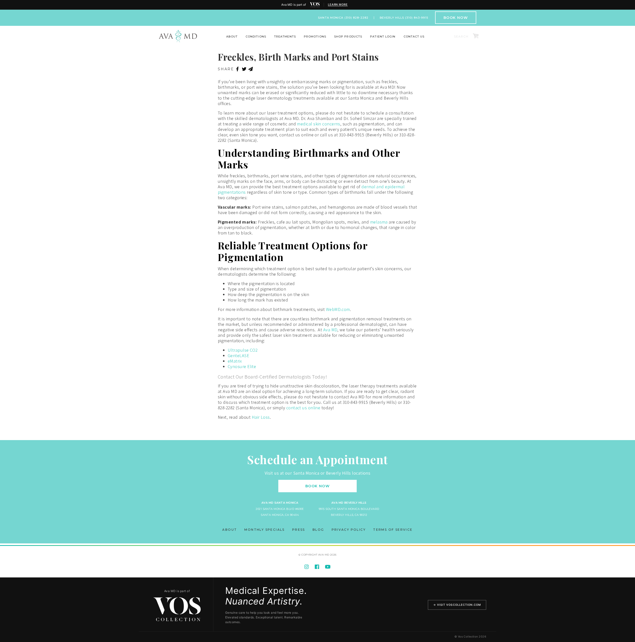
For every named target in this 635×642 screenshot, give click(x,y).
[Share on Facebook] (237, 69)
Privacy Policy (349, 529)
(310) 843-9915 (416, 17)
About (232, 36)
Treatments (285, 36)
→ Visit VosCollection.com (457, 604)
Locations (220, 40)
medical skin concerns (318, 124)
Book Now (456, 17)
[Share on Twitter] (244, 69)
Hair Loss (261, 417)
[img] (315, 4)
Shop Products (348, 36)
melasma (379, 222)
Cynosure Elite (242, 366)
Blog (318, 529)
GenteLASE (238, 355)
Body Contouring (205, 40)
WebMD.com (338, 309)
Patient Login (382, 36)
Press (298, 529)
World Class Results (429, 40)
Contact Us (414, 36)
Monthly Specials (264, 529)
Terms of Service (393, 529)
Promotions (315, 36)
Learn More (338, 4)
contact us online (303, 408)
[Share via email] (250, 69)
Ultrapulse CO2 (242, 350)
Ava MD (330, 330)
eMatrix (235, 361)
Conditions (256, 36)
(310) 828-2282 (356, 17)
